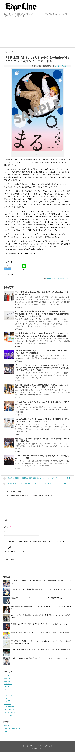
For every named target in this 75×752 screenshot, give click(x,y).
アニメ (6, 675)
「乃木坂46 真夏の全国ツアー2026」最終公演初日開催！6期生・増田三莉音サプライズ (41, 650)
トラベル (7, 701)
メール (7, 527)
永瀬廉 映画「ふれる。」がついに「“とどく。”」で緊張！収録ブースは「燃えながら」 (38, 483)
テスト (6, 698)
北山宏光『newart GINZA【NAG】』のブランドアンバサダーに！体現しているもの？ (41, 658)
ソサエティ (8, 695)
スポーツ (7, 692)
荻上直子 (66, 278)
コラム (6, 689)
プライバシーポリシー (12, 728)
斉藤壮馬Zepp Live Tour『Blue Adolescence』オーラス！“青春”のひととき (37, 598)
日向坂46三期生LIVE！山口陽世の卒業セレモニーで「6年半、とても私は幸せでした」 (41, 589)
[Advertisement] (37, 32)
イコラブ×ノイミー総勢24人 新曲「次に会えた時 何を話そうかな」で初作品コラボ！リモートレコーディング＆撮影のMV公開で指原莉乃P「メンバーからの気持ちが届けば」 (42, 313)
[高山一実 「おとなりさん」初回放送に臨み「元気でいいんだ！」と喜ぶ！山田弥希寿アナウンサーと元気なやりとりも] (9, 389)
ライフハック (9, 715)
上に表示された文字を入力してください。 (19, 551)
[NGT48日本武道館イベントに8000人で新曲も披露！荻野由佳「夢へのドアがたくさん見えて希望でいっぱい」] (9, 423)
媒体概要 (7, 726)
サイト (6, 534)
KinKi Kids (49, 278)
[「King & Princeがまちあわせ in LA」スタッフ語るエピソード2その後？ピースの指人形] (9, 406)
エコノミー (8, 678)
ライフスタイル (9, 712)
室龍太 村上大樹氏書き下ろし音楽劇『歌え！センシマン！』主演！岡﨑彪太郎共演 (40, 632)
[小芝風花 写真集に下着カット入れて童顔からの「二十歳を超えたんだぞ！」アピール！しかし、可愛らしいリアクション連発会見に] (9, 337)
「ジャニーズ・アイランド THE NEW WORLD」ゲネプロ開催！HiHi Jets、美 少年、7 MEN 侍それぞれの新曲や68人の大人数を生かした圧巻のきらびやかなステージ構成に (42, 367)
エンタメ (58, 66)
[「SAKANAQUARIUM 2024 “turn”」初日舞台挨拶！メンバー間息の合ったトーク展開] (9, 460)
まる (55, 278)
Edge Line (40, 749)
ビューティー (9, 706)
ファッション (9, 709)
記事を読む (18, 307)
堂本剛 (60, 278)
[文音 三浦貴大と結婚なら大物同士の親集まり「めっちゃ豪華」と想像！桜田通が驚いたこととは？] (9, 296)
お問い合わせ (9, 731)
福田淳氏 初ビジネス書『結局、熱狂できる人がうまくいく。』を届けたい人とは (39, 624)
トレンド (7, 704)
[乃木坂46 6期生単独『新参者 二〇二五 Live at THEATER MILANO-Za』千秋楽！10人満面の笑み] (9, 354)
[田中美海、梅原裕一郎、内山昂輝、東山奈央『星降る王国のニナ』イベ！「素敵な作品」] (9, 443)
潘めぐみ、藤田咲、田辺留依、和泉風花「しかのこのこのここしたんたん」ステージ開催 (39, 478)
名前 (6, 520)
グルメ (6, 687)
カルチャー (66, 66)
